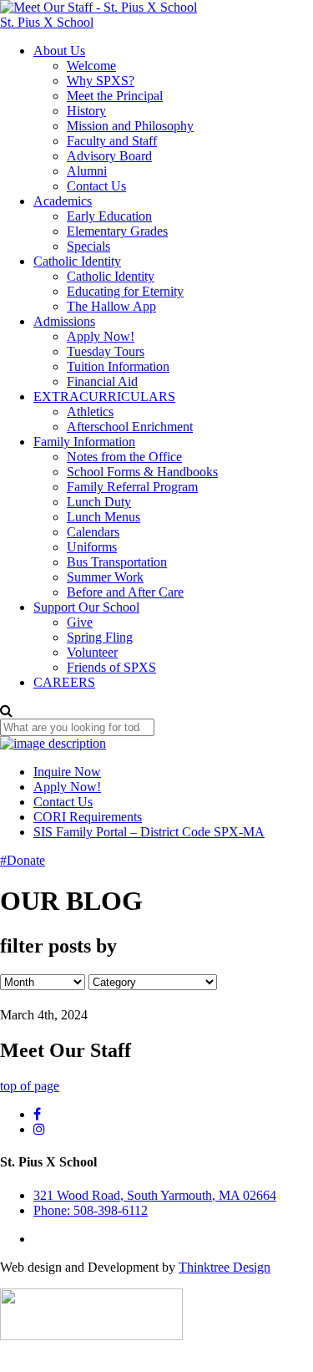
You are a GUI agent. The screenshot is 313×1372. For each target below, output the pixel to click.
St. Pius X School (46, 22)
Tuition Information (118, 366)
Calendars (93, 532)
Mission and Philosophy (130, 126)
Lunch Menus (103, 517)
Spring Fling (100, 637)
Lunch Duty (99, 502)
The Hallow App (111, 306)
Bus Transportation (117, 562)
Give (80, 622)
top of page (29, 1086)
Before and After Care (125, 592)
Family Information (84, 441)
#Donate (22, 860)
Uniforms (92, 547)
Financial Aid (102, 381)
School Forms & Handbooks (142, 472)
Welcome (91, 65)
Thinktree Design (224, 1267)
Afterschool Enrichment (130, 426)
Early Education (109, 216)
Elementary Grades (117, 231)
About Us (59, 50)
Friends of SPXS (111, 667)
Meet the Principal (115, 96)
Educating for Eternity (125, 291)
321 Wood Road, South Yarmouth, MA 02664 (154, 1195)
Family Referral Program (132, 487)
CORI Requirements (87, 817)
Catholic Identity (77, 261)
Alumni (87, 171)
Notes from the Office (124, 457)
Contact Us (96, 186)
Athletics (90, 411)
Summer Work (105, 577)
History (86, 111)
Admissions (64, 321)
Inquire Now (67, 772)
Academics (62, 201)
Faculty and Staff (112, 141)
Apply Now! (100, 336)
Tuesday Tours (105, 351)
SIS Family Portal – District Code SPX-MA (149, 832)
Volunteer (92, 652)
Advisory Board (109, 156)
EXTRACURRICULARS (104, 396)
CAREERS (64, 682)
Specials (88, 246)
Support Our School (86, 607)
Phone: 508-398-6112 (90, 1210)
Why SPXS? (100, 81)
